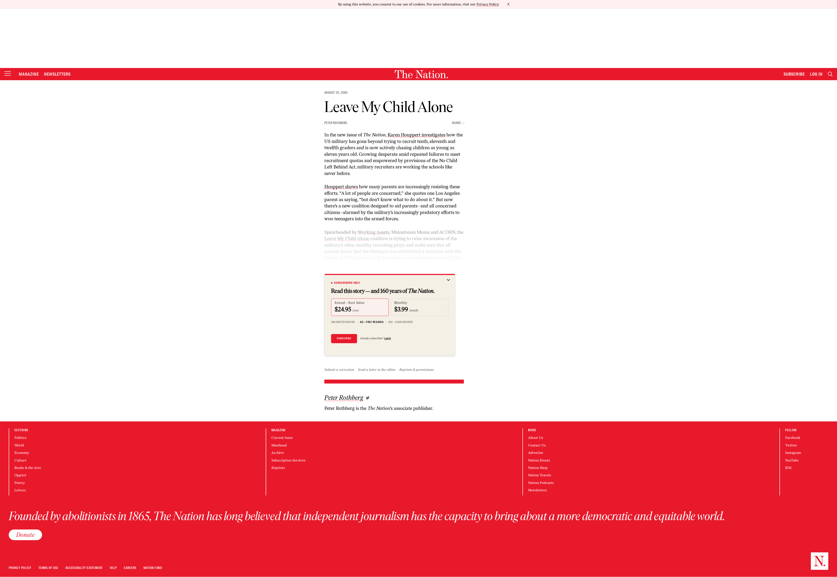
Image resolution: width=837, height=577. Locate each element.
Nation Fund (152, 568)
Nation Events (539, 460)
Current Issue (282, 438)
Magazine (29, 74)
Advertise (535, 453)
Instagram (793, 453)
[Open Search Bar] (830, 74)
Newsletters (57, 74)
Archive (277, 453)
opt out (368, 264)
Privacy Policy (487, 4)
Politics (20, 438)
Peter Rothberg (335, 123)
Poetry (19, 483)
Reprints (278, 468)
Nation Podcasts (541, 483)
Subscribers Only (347, 283)
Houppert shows (341, 186)
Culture (20, 460)
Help (113, 568)
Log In (816, 74)
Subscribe (794, 74)
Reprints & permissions (416, 370)
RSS (788, 468)
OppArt (20, 475)
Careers (130, 568)
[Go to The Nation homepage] (421, 74)
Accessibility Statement (84, 568)
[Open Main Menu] (7, 74)
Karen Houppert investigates (416, 134)
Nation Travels (539, 475)
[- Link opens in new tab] (367, 397)
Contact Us (537, 445)
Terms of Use (48, 568)
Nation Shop (538, 468)
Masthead (279, 445)
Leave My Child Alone (346, 238)
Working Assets (373, 232)
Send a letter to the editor (377, 370)
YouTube (792, 460)
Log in (387, 338)
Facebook (792, 438)
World (19, 445)
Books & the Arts (27, 468)
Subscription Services (288, 460)
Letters (20, 490)
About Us (535, 438)
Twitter (791, 445)
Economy (21, 453)
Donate (25, 534)
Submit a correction (339, 370)
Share (456, 123)
